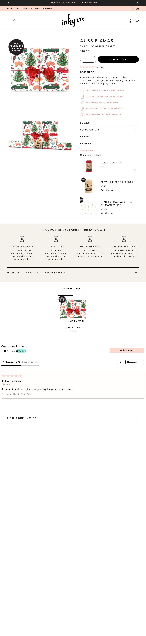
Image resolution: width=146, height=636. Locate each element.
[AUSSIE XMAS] (73, 310)
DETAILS (85, 123)
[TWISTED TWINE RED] (88, 166)
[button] (87, 67)
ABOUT (10, 8)
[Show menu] (8, 21)
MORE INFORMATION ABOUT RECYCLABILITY (36, 272)
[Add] (134, 170)
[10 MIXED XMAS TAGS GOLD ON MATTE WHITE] (88, 207)
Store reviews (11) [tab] (30, 362)
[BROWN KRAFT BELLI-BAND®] (88, 186)
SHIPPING (86, 136)
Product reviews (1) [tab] (11, 362)
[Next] (137, 3)
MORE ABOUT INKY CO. (22, 418)
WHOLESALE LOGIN (43, 8)
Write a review (127, 350)
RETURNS (85, 143)
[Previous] (8, 3)
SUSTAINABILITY (24, 8)
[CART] (137, 21)
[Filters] (120, 362)
